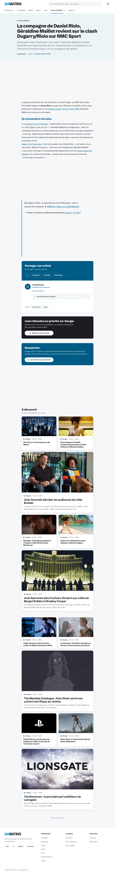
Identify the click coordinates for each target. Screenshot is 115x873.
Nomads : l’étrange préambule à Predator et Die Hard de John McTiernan (36, 542)
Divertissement (56, 10)
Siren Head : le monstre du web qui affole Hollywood (74, 740)
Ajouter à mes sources (39, 333)
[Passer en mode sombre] (108, 3)
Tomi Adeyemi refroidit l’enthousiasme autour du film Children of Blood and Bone (72, 444)
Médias (45, 307)
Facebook (35, 275)
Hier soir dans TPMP (70, 109)
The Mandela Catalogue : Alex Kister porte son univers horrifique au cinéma (52, 700)
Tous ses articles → (38, 291)
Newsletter (92, 842)
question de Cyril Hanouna (36, 124)
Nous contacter (70, 842)
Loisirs (70, 10)
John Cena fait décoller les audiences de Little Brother (52, 501)
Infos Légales (69, 845)
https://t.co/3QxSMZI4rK (67, 206)
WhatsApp (58, 275)
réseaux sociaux (54, 109)
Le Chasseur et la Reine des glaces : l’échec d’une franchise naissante (74, 644)
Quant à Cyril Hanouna (31, 144)
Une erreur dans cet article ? (45, 296)
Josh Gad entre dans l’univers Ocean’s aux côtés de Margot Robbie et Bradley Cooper (55, 599)
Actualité (8, 10)
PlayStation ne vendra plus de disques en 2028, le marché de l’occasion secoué (36, 741)
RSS (7, 846)
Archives (91, 838)
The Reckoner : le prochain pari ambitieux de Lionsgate (51, 798)
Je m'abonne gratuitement (39, 360)
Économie (21, 10)
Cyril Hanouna (35, 307)
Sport (38, 10)
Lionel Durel (21, 54)
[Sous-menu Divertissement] (64, 10)
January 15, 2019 (72, 212)
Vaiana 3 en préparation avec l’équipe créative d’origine (72, 541)
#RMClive (51, 206)
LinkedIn (47, 275)
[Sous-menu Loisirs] (75, 10)
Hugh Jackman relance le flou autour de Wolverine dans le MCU (37, 644)
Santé (30, 10)
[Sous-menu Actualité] (13, 10)
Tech (46, 10)
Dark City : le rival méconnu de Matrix (36, 443)
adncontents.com (22, 870)
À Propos (67, 838)
